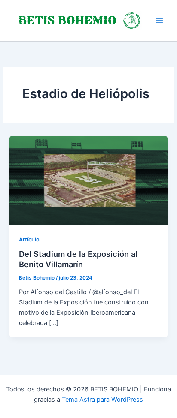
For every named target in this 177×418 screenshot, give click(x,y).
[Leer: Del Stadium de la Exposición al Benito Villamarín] (88, 179)
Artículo (29, 239)
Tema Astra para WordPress (102, 399)
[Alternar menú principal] (159, 21)
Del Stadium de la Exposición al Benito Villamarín (78, 259)
